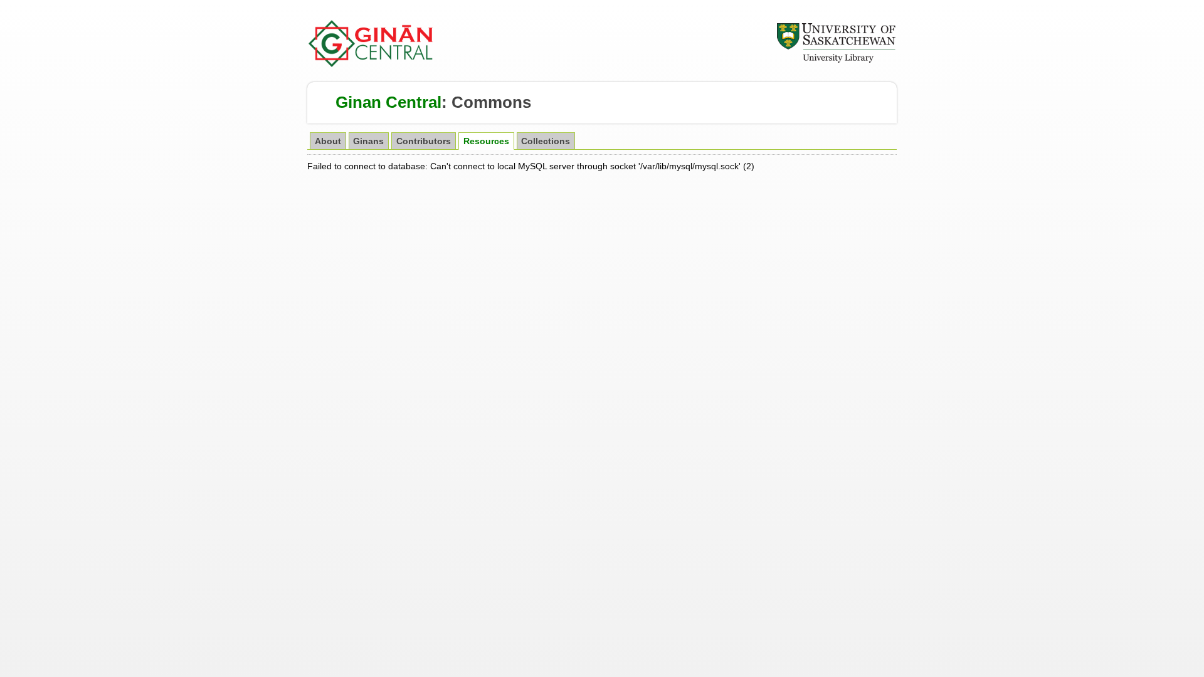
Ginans (368, 141)
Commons (491, 102)
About (328, 141)
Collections (545, 141)
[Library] (835, 61)
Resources (486, 141)
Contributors (423, 141)
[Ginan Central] (371, 64)
